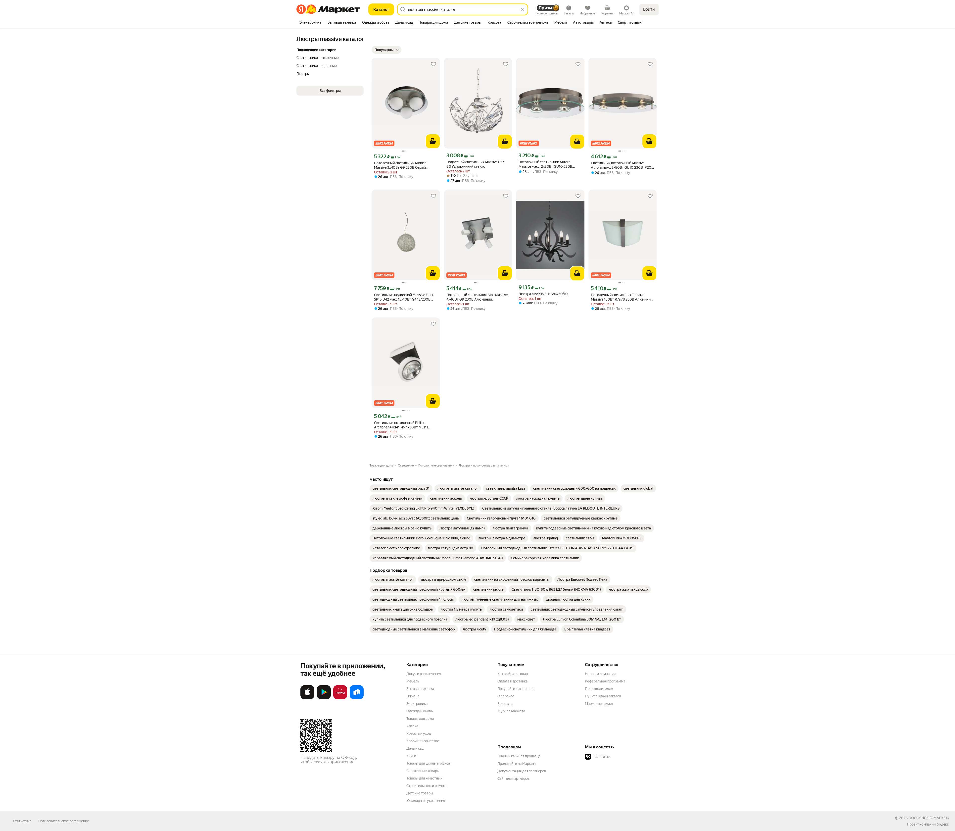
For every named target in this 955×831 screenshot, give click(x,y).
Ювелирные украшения (425, 801)
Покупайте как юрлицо (515, 689)
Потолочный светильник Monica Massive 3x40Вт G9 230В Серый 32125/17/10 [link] (400, 165)
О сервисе (505, 696)
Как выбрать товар (512, 674)
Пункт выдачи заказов (603, 696)
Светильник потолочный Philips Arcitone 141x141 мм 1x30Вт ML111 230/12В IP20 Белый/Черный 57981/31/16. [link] (401, 425)
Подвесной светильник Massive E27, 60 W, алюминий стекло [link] (475, 164)
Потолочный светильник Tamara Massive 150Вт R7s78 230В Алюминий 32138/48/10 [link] (622, 297)
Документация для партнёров (521, 771)
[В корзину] (432, 141)
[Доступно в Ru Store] (357, 698)
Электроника (417, 704)
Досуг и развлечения (423, 674)
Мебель (412, 681)
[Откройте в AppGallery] (340, 698)
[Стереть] (522, 9)
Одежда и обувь (419, 711)
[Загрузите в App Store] (307, 698)
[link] (401, 488)
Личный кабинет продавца (518, 756)
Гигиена (412, 696)
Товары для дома (420, 719)
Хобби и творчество (422, 741)
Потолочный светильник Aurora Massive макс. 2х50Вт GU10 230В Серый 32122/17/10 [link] (545, 164)
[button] (386, 50)
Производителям (599, 689)
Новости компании (600, 674)
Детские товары (419, 793)
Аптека (412, 726)
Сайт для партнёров (513, 778)
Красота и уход (418, 733)
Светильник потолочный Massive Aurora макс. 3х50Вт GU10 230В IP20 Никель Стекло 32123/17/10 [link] (621, 165)
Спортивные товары (422, 771)
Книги (411, 756)
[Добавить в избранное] (433, 64)
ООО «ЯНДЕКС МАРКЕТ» (928, 818)
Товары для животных (424, 778)
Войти (649, 9)
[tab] (310, 23)
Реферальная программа (605, 681)
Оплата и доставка (512, 681)
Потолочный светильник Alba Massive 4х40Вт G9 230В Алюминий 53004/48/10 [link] (477, 297)
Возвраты (505, 704)
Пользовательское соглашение (63, 821)
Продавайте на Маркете (516, 764)
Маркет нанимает (599, 704)
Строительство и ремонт (426, 786)
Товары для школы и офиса (428, 763)
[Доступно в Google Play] (324, 698)
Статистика (22, 821)
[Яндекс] (943, 824)
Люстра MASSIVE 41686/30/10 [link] (543, 294)
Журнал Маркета (511, 711)
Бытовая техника (420, 689)
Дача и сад (415, 748)
